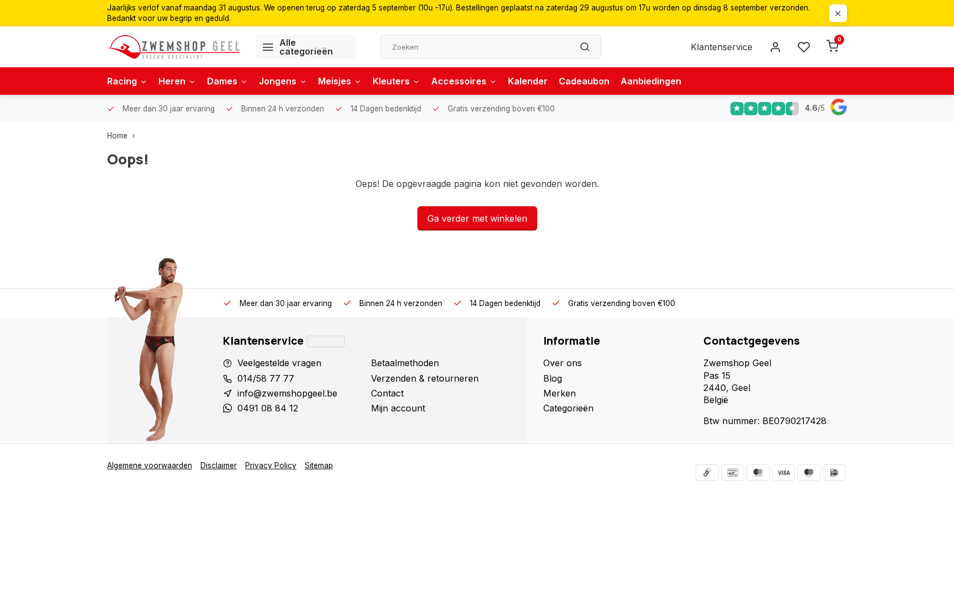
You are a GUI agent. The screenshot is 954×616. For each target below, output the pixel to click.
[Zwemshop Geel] (173, 46)
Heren (172, 81)
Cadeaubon (584, 81)
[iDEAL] (834, 472)
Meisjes (334, 81)
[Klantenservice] (325, 341)
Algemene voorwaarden (149, 465)
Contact (387, 393)
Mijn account (398, 408)
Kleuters (391, 81)
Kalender (528, 81)
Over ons (562, 362)
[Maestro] (808, 472)
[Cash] (707, 472)
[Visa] (783, 472)
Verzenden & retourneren (425, 378)
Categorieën (568, 408)
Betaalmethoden (405, 362)
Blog (552, 378)
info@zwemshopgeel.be (287, 393)
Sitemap (319, 465)
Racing (122, 81)
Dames (222, 81)
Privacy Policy (270, 465)
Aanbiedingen (651, 81)
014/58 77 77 (265, 378)
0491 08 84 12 (267, 408)
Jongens (277, 81)
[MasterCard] (758, 472)
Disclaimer (218, 465)
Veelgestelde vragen (279, 362)
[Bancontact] (732, 472)
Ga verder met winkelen (477, 218)
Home (117, 135)
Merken (559, 393)
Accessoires (458, 81)
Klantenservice (721, 46)
